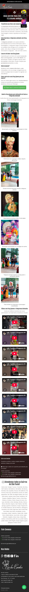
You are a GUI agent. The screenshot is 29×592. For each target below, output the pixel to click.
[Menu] (25, 6)
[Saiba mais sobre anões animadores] (23, 12)
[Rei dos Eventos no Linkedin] (17, 556)
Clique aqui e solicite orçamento (15, 87)
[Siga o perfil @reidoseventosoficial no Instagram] (23, 21)
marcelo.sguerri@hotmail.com (9, 476)
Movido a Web (4, 590)
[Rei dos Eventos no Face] (15, 556)
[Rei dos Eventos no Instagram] (5, 556)
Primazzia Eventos (5, 588)
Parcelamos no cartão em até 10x (15, 1)
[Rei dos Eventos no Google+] (12, 556)
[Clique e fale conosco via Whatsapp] (24, 587)
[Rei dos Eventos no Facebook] (8, 556)
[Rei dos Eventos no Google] (2, 556)
